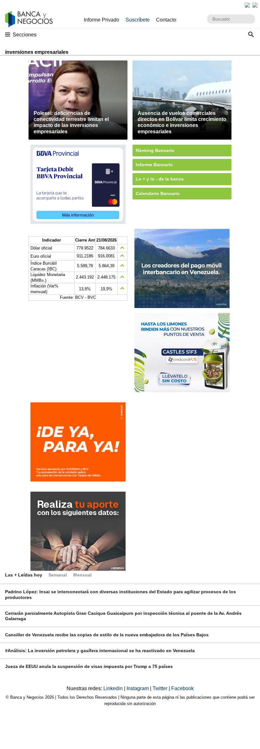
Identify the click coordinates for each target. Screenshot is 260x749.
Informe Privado (101, 19)
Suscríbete (138, 19)
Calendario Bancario (158, 193)
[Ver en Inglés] (247, 5)
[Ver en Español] (254, 5)
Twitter (161, 688)
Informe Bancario (154, 164)
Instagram (138, 688)
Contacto (166, 19)
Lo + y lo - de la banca (160, 178)
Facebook (182, 688)
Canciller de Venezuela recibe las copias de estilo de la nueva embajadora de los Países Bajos (107, 634)
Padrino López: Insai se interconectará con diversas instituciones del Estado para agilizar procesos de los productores (120, 594)
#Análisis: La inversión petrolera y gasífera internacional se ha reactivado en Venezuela (100, 650)
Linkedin (113, 688)
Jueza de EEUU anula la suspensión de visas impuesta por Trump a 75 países (89, 666)
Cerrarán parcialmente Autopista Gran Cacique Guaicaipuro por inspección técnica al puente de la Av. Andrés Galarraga (123, 616)
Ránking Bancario (155, 150)
